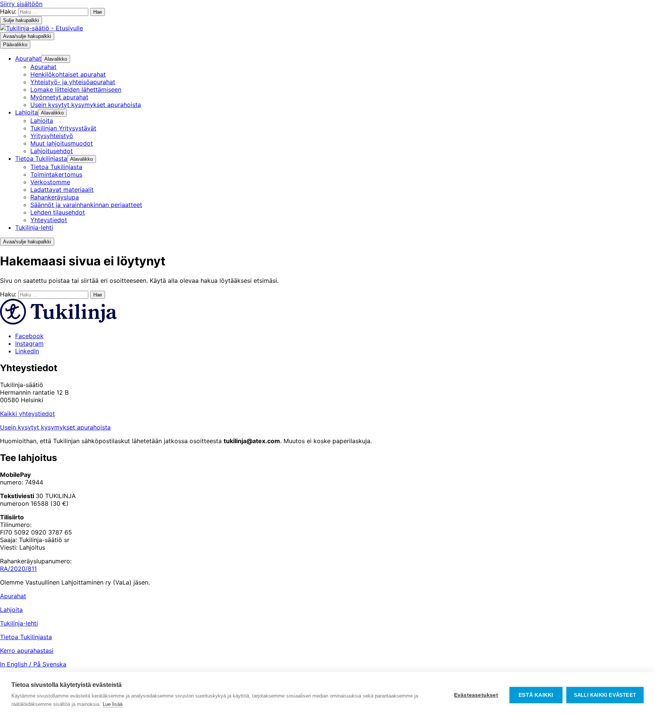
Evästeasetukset (476, 695)
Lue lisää (112, 704)
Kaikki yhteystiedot (27, 413)
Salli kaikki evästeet (605, 695)
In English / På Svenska (33, 664)
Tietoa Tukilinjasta (26, 637)
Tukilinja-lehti (19, 623)
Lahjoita (11, 609)
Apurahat (13, 596)
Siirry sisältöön (21, 4)
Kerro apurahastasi (26, 650)
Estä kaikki (536, 695)
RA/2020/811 (18, 568)
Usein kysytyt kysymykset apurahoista (55, 427)
